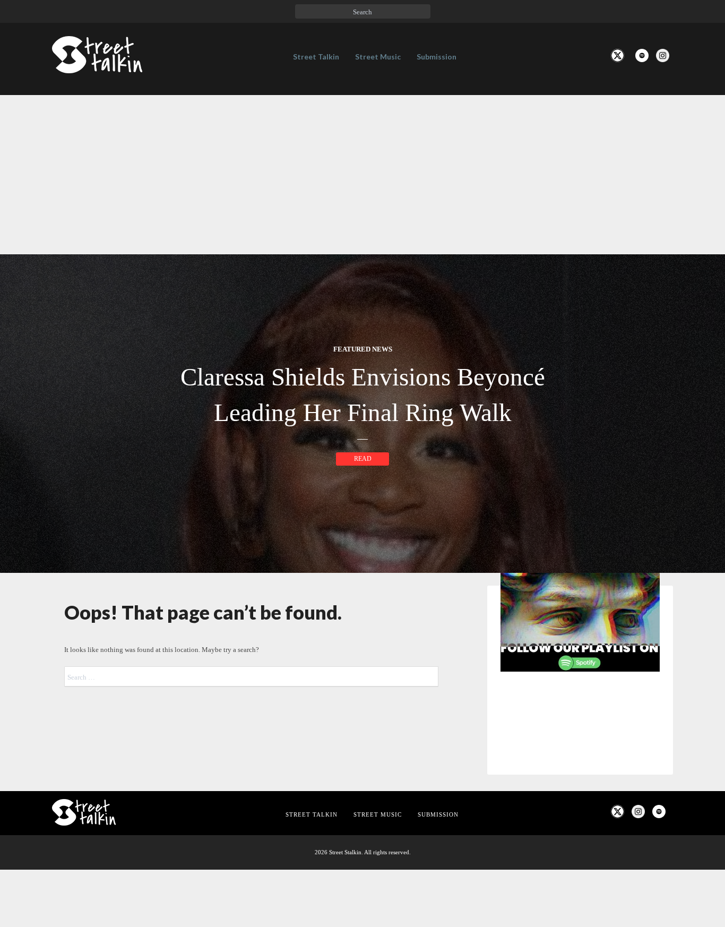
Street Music (378, 56)
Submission (436, 56)
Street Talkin (316, 56)
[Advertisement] (362, 174)
